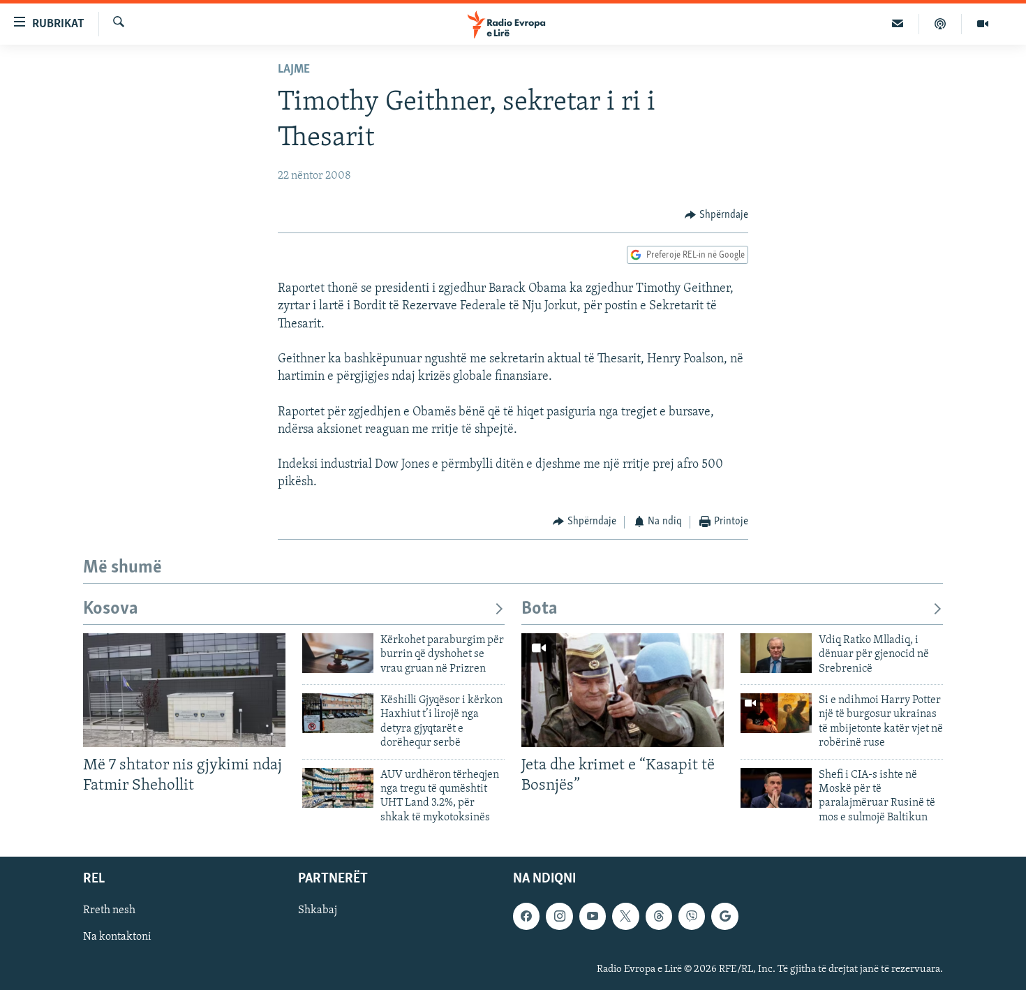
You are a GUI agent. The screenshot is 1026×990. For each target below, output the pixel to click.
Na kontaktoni (117, 937)
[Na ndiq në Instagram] (559, 916)
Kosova (110, 609)
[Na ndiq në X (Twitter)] (625, 916)
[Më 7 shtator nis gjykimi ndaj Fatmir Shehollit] (184, 690)
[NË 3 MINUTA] (898, 24)
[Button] (716, 215)
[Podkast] (940, 24)
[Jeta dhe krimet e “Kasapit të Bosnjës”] (622, 690)
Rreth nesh (109, 910)
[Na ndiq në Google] (724, 916)
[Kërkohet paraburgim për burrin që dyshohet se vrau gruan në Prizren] (337, 653)
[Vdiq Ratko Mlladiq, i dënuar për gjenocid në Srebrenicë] (776, 653)
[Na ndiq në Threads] (659, 916)
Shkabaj (317, 910)
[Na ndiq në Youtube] (592, 916)
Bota (539, 609)
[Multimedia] (983, 24)
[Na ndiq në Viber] (691, 916)
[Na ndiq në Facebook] (526, 916)
